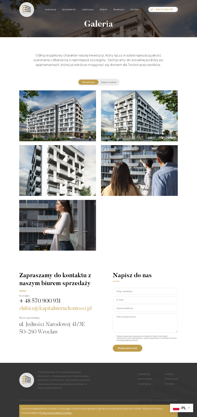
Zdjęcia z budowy (108, 82)
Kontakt (135, 9)
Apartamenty (68, 9)
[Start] (26, 9)
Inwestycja (50, 9)
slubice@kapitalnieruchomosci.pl (55, 309)
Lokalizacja (87, 9)
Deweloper (118, 9)
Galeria (103, 9)
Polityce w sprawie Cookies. (56, 412)
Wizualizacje (88, 82)
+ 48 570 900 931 (163, 9)
